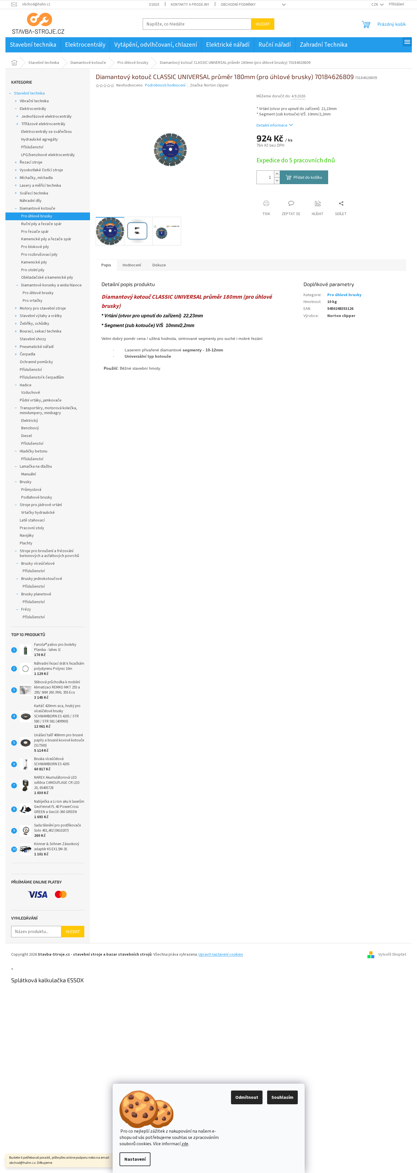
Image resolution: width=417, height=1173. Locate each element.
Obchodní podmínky (238, 4)
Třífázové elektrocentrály (43, 124)
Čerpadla (27, 354)
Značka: (209, 85)
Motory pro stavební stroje (43, 308)
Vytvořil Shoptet (392, 954)
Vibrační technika (34, 101)
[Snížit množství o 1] (277, 180)
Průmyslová (31, 490)
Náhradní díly (31, 201)
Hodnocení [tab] (132, 265)
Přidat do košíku (307, 177)
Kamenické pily (34, 262)
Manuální (28, 474)
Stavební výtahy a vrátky (41, 316)
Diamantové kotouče (37, 208)
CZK (375, 4)
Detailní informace (272, 125)
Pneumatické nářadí (37, 347)
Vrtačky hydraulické (38, 512)
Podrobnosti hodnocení (165, 85)
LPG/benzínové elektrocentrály (48, 155)
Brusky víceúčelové (38, 563)
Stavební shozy (33, 339)
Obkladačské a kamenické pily (47, 277)
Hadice (26, 385)
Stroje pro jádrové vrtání (41, 505)
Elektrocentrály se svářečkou (46, 132)
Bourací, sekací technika (40, 331)
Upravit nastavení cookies (221, 954)
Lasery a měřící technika (40, 185)
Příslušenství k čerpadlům (42, 377)
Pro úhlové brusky (36, 216)
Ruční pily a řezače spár (41, 224)
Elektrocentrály (33, 109)
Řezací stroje (31, 162)
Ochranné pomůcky (36, 362)
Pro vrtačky (32, 301)
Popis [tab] (106, 265)
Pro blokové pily (35, 247)
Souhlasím (282, 1097)
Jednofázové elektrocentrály (46, 116)
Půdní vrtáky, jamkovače (41, 400)
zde (184, 1144)
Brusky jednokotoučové (41, 579)
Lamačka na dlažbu (36, 466)
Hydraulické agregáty (39, 139)
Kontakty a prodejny (190, 4)
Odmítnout (246, 1097)
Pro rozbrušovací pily (39, 254)
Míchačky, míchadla (36, 178)
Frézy (26, 609)
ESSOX (154, 4)
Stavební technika (29, 93)
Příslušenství (32, 147)
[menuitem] (32, 44)
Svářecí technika (34, 193)
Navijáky (27, 535)
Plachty (26, 543)
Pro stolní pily (32, 270)
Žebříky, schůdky (34, 323)
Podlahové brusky (36, 497)
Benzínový (30, 428)
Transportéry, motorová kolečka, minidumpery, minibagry (48, 410)
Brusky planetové (36, 594)
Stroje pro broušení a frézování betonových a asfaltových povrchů (49, 553)
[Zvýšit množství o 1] (277, 174)
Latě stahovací (32, 520)
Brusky (26, 482)
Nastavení (135, 1159)
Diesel (26, 436)
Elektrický (29, 421)
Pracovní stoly (32, 528)
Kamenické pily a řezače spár (46, 239)
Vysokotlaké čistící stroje (41, 170)
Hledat (263, 23)
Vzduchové (30, 392)
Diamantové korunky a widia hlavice (51, 285)
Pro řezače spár (35, 232)
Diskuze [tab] (159, 265)
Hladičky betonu (33, 451)
